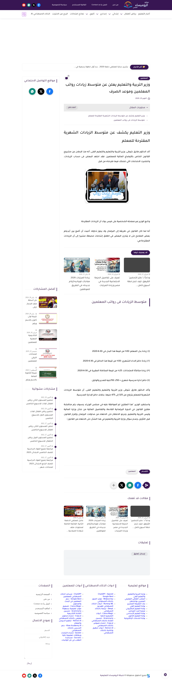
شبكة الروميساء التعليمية (112, 676)
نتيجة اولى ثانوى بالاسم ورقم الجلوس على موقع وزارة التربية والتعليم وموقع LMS (31, 321)
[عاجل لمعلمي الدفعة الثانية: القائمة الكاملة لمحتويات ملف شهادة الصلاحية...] (73, 511)
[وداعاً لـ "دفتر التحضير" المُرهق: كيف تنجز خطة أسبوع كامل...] (137, 265)
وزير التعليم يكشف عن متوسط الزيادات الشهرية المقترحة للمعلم (116, 116)
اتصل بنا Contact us (99, 5)
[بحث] (24, 14)
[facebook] (39, 5)
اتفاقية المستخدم (79, 5)
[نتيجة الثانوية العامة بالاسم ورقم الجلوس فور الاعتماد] (48, 372)
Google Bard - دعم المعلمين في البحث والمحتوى (73, 601)
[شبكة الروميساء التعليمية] (136, 5)
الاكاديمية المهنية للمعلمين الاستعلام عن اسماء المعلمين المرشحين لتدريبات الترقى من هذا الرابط (32, 340)
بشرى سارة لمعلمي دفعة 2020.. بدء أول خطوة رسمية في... (101, 67)
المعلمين (144, 78)
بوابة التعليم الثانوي (136, 616)
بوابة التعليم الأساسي (135, 614)
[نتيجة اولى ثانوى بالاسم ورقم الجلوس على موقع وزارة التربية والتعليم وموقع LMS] (48, 318)
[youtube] (24, 5)
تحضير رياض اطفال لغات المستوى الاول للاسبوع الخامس (41, 415)
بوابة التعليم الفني (137, 606)
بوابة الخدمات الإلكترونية (134, 618)
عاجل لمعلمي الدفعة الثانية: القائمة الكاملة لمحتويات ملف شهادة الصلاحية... (73, 526)
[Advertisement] (86, 42)
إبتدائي (115, 14)
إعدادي (103, 14)
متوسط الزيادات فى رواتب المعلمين (129, 120)
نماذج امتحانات (77, 14)
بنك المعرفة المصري (136, 604)
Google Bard (108, 597)
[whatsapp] (29, 5)
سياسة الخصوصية (59, 5)
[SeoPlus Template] (148, 675)
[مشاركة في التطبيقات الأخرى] (113, 485)
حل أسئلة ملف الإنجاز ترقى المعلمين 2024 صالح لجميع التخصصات (31, 304)
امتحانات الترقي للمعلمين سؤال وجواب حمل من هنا (31, 358)
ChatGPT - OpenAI (105, 594)
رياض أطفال (130, 14)
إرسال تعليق (139, 554)
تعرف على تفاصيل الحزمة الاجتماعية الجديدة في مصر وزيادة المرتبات (107, 282)
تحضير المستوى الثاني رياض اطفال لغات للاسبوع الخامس (39, 402)
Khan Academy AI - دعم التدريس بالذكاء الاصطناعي (71, 628)
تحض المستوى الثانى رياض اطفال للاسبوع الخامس (40, 428)
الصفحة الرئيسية (43, 594)
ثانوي (92, 14)
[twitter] (34, 5)
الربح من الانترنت (60, 14)
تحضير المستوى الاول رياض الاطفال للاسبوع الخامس (40, 439)
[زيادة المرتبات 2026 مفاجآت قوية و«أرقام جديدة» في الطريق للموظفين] (77, 265)
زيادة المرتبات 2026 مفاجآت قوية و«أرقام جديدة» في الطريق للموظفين (79, 284)
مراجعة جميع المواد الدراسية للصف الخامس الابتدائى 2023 (40, 451)
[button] (138, 485)
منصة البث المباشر (137, 611)
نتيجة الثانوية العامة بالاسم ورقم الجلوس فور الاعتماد (31, 377)
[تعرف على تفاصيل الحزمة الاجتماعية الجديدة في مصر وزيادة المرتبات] (107, 265)
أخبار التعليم (144, 14)
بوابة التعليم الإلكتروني (135, 609)
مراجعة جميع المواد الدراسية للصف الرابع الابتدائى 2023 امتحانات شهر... (40, 463)
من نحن (115, 5)
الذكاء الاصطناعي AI (40, 14)
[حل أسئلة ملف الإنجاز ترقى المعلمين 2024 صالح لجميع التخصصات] (48, 302)
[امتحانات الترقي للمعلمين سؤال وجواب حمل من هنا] (48, 353)
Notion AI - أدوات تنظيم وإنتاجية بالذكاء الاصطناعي (103, 630)
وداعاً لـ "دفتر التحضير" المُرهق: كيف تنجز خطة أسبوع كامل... (138, 282)
